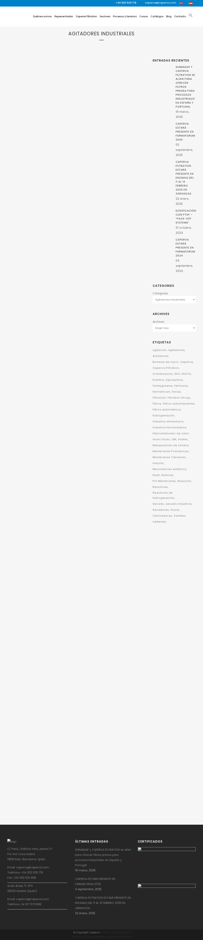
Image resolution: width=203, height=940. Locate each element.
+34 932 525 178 (126, 3)
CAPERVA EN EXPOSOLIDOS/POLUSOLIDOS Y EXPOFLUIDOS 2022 (114, 241)
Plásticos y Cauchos (25, 603)
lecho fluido (161, 439)
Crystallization (22, 329)
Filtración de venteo (41, 138)
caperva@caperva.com (160, 3)
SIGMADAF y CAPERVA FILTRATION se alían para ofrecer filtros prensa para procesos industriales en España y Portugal (185, 87)
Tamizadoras (162, 516)
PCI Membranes (164, 481)
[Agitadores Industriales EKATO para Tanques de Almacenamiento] (40, 747)
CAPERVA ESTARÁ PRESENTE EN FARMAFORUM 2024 (103, 135)
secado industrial (179, 504)
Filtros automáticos (167, 409)
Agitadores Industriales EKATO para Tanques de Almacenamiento (37, 800)
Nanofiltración (123, 117)
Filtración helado (101, 102)
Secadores (161, 510)
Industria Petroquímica (92, 565)
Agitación (44, 122)
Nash (156, 475)
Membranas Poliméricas (171, 451)
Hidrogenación (87, 394)
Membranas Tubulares (169, 457)
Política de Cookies (83, 936)
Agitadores (57, 122)
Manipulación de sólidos (171, 445)
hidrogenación (163, 415)
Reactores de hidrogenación (163, 495)
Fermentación (112, 389)
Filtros (38, 148)
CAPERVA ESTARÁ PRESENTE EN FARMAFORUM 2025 (37, 187)
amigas (110, 936)
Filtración (45, 133)
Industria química (40, 164)
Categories (160, 293)
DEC (28, 133)
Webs (101, 936)
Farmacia (181, 386)
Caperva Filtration (166, 368)
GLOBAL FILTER (33, 153)
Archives (158, 322)
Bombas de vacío (166, 362)
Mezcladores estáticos (169, 469)
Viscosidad (44, 603)
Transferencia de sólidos (93, 122)
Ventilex (179, 516)
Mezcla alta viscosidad (110, 394)
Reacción (123, 681)
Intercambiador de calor (171, 433)
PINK (31, 174)
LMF (174, 439)
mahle (183, 439)
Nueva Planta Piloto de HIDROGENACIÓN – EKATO (104, 699)
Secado (38, 174)
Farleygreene (94, 223)
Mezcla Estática (36, 169)
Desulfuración (87, 389)
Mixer (16, 174)
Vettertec (160, 522)
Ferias (176, 392)
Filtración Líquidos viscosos (39, 143)
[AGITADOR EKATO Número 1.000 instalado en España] (106, 315)
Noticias (167, 475)
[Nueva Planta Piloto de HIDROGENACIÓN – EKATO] (106, 645)
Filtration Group (23, 148)
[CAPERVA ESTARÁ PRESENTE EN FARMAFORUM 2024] (106, 65)
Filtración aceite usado (106, 96)
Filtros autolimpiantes (179, 403)
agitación (160, 350)
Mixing (24, 174)
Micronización (55, 169)
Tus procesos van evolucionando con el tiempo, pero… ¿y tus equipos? (37, 505)
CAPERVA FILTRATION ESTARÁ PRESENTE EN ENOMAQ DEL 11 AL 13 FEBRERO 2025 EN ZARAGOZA (185, 178)
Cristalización (51, 324)
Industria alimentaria (168, 421)
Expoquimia (174, 380)
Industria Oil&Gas (112, 560)
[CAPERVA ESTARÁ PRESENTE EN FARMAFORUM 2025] (40, 83)
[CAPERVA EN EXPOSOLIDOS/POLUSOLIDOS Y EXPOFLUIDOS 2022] (106, 181)
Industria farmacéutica (169, 427)
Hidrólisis (27, 598)
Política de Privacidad (115, 932)
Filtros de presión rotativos (95, 112)
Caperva (47, 128)
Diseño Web (125, 936)
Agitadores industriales (27, 128)
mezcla (158, 463)
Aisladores (161, 356)
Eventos (158, 380)
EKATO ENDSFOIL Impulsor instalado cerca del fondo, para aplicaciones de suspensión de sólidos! (40, 350)
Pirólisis (84, 399)
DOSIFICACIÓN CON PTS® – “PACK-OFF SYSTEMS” (186, 216)
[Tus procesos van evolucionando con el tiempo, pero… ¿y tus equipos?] (40, 456)
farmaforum (161, 392)
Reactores (160, 487)
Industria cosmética (40, 159)
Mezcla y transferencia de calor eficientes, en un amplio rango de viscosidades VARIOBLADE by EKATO (38, 627)
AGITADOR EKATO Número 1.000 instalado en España (105, 412)
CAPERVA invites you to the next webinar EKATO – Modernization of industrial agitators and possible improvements (105, 499)
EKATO (34, 133)
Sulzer (175, 510)
